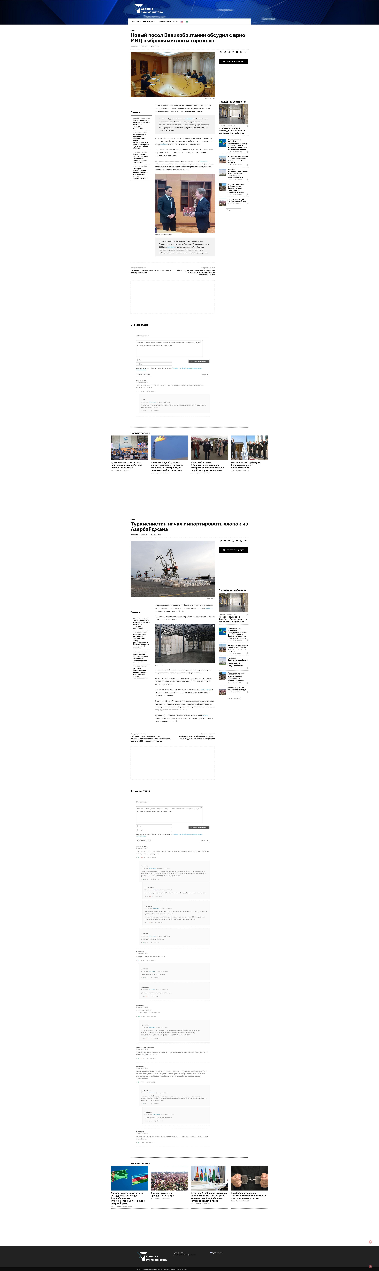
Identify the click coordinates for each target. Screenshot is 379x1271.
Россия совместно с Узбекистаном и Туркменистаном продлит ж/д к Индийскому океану (236, 188)
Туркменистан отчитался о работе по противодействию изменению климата (126, 465)
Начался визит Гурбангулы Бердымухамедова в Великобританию (245, 465)
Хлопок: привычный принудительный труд (237, 200)
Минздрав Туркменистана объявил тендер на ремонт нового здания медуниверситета (140, 173)
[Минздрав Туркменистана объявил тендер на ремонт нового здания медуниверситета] (222, 172)
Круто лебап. (152, 402)
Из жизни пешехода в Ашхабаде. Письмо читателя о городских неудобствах (141, 124)
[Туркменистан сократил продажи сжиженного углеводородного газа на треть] (222, 159)
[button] (245, 21)
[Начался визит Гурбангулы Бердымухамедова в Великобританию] (249, 448)
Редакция (134, 46)
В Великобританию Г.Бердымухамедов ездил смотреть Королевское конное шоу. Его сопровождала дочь (207, 466)
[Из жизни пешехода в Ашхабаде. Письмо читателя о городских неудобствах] (233, 114)
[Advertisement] (173, 297)
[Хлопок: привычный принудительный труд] (222, 202)
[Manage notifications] (370, 1266)
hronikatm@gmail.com (188, 1255)
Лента (133, 30)
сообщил (188, 119)
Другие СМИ (136, 118)
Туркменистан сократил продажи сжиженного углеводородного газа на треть (140, 158)
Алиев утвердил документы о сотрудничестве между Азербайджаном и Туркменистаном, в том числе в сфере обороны (141, 141)
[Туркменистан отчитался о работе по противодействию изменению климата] (129, 448)
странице (203, 161)
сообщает (164, 144)
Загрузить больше (232, 210)
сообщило (171, 247)
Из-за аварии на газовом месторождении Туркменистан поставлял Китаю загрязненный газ (196, 272)
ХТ (228, 203)
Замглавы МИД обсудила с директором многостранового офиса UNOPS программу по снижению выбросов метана (167, 466)
